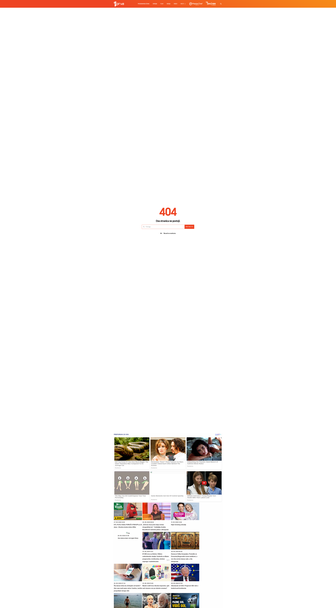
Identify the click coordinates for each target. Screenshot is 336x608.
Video (175, 3)
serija (168, 3)
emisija (155, 3)
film (161, 3)
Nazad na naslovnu (170, 233)
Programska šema (143, 3)
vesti (182, 3)
